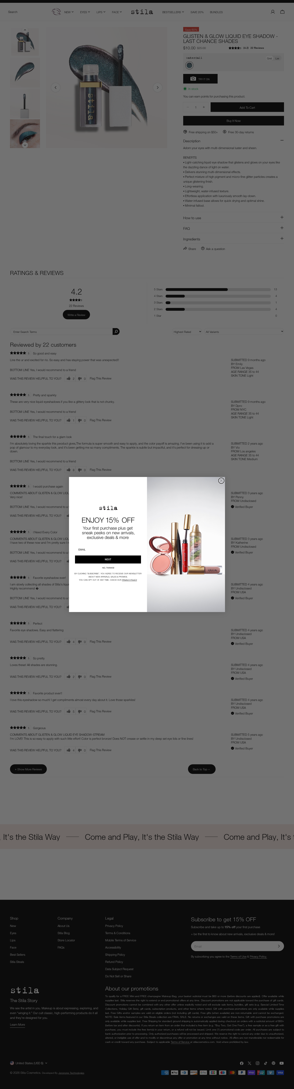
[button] (108, 568)
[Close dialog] (221, 481)
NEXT (108, 559)
